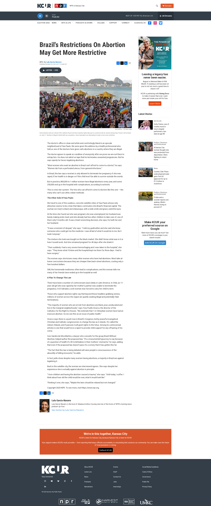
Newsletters (88, 487)
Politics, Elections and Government (160, 143)
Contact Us (117, 477)
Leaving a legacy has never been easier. (155, 76)
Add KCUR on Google (155, 242)
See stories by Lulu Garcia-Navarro (68, 410)
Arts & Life (66, 23)
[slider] (50, 16)
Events (115, 467)
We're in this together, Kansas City (105, 433)
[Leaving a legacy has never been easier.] (155, 53)
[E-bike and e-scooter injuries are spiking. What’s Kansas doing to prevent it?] (145, 196)
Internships (117, 487)
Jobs (115, 482)
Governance (146, 477)
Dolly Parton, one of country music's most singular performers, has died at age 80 (161, 129)
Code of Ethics (147, 472)
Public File (145, 482)
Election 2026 (43, 23)
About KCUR (88, 467)
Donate (168, 6)
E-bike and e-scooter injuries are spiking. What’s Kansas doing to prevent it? (161, 202)
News (54, 23)
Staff (115, 472)
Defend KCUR (105, 450)
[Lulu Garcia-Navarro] (44, 405)
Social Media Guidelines (150, 467)
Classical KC (140, 23)
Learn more (155, 103)
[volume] (47, 16)
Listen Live (88, 472)
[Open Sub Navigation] (58, 23)
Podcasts (87, 482)
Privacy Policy (147, 487)
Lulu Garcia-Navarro (53, 62)
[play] (40, 16)
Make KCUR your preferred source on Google (155, 225)
